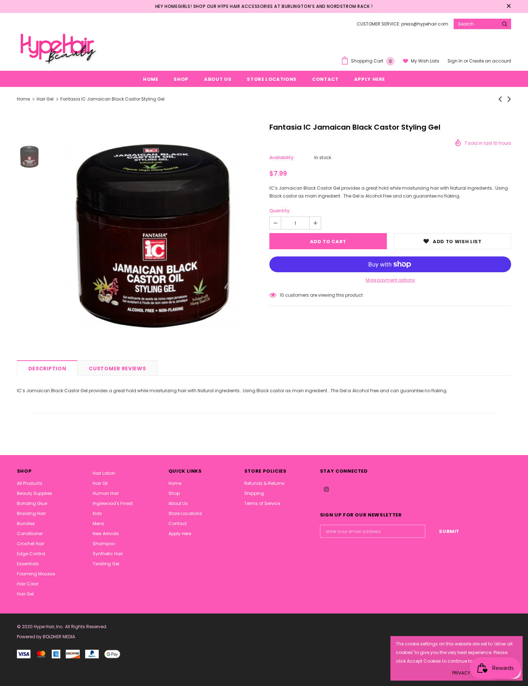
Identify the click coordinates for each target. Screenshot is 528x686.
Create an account (490, 61)
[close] (508, 6)
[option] (154, 237)
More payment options (390, 280)
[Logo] (57, 47)
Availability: (282, 157)
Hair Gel (45, 99)
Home (23, 99)
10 (282, 295)
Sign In (456, 61)
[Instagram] (326, 488)
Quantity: (280, 211)
